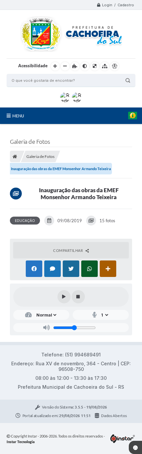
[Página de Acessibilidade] (114, 66)
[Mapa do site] (104, 66)
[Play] (64, 296)
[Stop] (78, 296)
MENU (18, 115)
